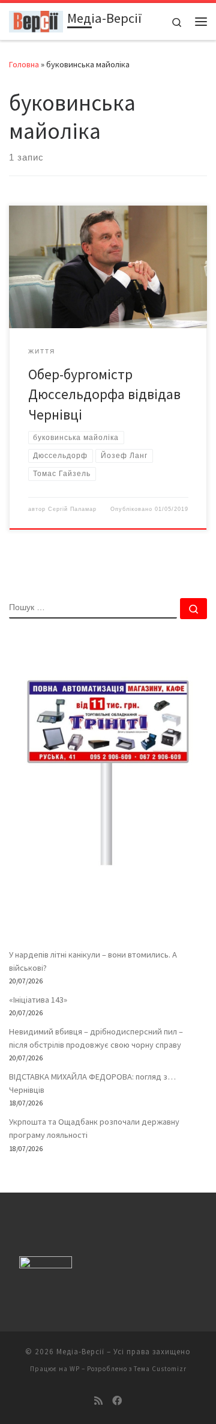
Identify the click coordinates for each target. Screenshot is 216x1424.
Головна (24, 64)
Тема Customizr (160, 1368)
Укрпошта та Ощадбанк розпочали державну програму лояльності (94, 1128)
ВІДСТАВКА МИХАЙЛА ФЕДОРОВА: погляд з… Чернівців (92, 1083)
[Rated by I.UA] (45, 1265)
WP (75, 1368)
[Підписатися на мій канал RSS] (98, 1400)
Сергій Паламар (72, 509)
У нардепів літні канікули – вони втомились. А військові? (93, 961)
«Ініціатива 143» (38, 999)
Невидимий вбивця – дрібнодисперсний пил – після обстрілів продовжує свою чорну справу (96, 1038)
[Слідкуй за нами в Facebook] (117, 1400)
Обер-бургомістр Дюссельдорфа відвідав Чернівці (104, 394)
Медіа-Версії (80, 1351)
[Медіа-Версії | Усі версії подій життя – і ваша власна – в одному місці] (36, 19)
